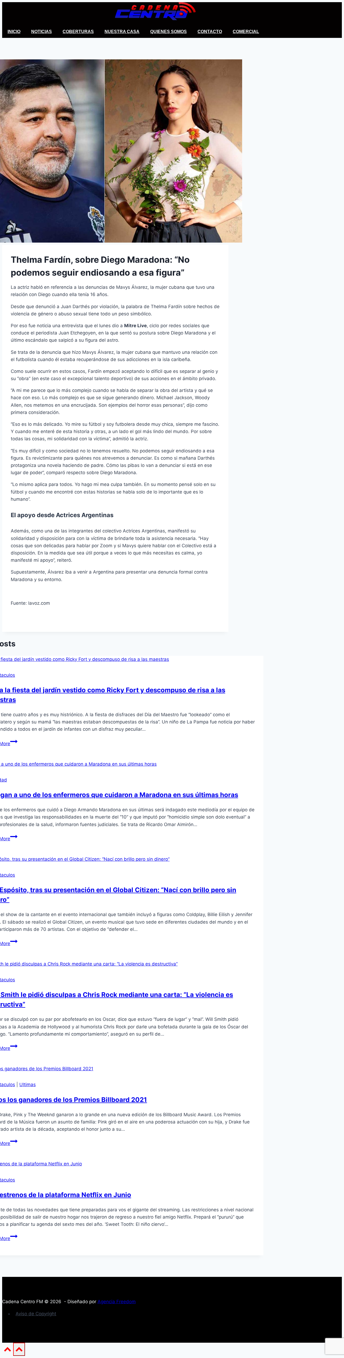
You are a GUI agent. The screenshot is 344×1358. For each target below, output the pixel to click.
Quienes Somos (168, 31)
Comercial (246, 31)
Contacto (210, 31)
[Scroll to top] (7, 1351)
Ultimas (27, 1084)
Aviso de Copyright (36, 1313)
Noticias (41, 31)
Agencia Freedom (117, 1301)
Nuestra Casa (122, 31)
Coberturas (78, 31)
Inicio (14, 31)
